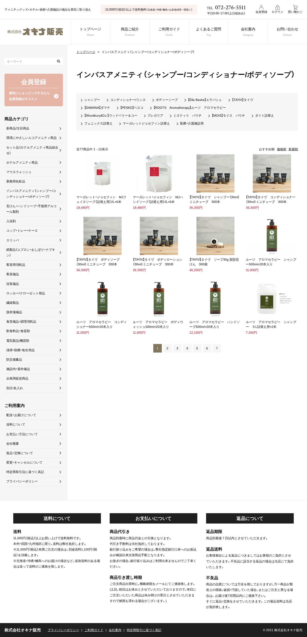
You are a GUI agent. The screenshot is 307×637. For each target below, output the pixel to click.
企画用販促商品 (17, 378)
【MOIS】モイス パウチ (228, 115)
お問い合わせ (287, 32)
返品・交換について (19, 453)
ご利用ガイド (169, 32)
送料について (15, 424)
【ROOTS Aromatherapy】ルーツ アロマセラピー (190, 107)
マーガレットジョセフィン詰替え (146, 123)
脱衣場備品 (14, 312)
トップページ (90, 32)
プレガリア (155, 115)
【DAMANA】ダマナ (97, 107)
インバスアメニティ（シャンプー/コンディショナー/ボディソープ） (31, 193)
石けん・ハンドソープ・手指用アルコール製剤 (31, 208)
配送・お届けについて (21, 415)
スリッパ (12, 240)
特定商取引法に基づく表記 (25, 472)
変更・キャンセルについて (24, 462)
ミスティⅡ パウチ (187, 115)
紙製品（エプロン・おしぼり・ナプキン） (30, 252)
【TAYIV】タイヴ (242, 100)
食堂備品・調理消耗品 (21, 321)
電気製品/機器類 (17, 340)
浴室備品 (12, 284)
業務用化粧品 (15, 181)
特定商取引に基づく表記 (144, 630)
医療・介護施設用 (192, 123)
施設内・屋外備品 (18, 369)
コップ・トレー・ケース (22, 230)
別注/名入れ (14, 388)
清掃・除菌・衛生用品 (20, 350)
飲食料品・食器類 (18, 331)
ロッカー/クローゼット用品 (25, 293)
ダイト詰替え (264, 115)
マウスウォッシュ (18, 172)
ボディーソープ (167, 100)
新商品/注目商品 (17, 128)
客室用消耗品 (15, 264)
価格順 (281, 149)
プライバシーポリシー (22, 481)
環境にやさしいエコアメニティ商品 (31, 138)
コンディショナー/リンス (128, 100)
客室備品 (12, 274)
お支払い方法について (22, 434)
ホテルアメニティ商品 (22, 162)
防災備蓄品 (14, 359)
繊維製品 (12, 302)
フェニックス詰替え (98, 123)
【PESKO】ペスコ (131, 107)
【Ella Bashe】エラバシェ (205, 100)
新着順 (293, 149)
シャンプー (92, 100)
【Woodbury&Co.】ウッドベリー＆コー (110, 115)
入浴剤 (11, 221)
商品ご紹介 (130, 32)
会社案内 (248, 32)
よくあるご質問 (208, 32)
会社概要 (12, 443)
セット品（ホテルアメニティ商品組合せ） (32, 150)
